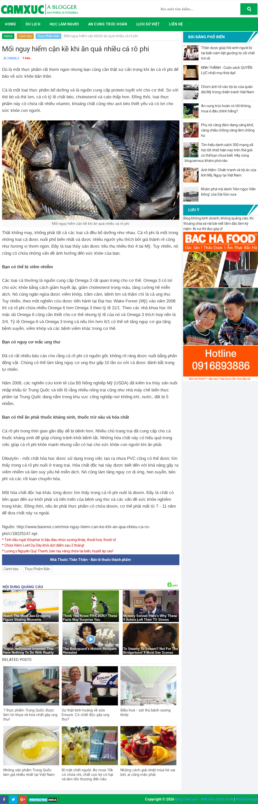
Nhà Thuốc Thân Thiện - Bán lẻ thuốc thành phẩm (90, 560)
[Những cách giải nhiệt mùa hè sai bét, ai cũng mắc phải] (148, 745)
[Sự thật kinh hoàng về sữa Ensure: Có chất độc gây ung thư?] (90, 685)
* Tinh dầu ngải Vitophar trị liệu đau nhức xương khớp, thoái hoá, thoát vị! (59, 540)
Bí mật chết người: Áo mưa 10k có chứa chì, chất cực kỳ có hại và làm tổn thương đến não (87, 774)
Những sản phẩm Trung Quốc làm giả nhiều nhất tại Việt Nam (29, 772)
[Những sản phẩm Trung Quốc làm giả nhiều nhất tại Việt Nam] (31, 745)
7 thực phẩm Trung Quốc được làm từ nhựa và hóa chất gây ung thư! (30, 715)
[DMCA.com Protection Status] (43, 799)
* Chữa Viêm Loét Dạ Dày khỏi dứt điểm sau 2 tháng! (43, 545)
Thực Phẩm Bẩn (48, 36)
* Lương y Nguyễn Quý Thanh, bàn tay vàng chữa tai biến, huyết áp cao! (57, 551)
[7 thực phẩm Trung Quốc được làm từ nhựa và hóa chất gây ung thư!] (31, 685)
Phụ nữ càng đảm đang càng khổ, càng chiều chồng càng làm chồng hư (227, 130)
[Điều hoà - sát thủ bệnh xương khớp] (148, 685)
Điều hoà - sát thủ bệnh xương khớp (145, 712)
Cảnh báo (25, 36)
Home (8, 36)
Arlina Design (247, 799)
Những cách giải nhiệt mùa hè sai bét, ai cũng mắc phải (147, 772)
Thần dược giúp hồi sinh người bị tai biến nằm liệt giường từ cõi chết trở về (228, 53)
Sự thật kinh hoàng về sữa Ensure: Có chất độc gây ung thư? (85, 715)
